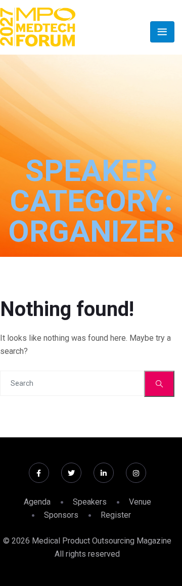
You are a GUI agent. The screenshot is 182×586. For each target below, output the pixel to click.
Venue (140, 502)
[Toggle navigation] (162, 31)
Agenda (37, 502)
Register (116, 515)
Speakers (90, 502)
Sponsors (61, 515)
